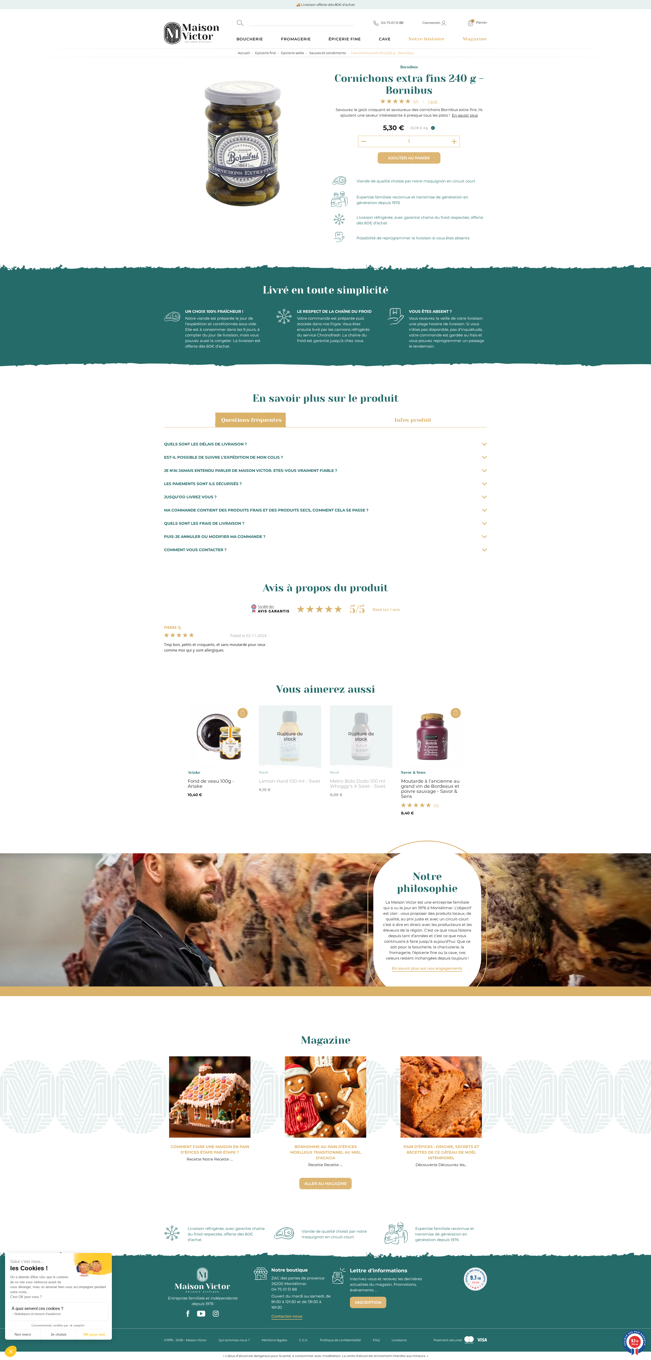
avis (432, 101)
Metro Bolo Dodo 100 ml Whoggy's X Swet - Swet (358, 784)
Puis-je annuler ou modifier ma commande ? (214, 536)
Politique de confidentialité (340, 1340)
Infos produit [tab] (413, 420)
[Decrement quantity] (363, 141)
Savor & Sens (413, 772)
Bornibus (409, 67)
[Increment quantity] (454, 141)
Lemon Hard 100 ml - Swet (289, 781)
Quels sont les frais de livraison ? (204, 523)
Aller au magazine (325, 1183)
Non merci (22, 1334)
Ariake (194, 772)
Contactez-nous (286, 1316)
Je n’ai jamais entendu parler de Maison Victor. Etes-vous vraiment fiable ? (250, 470)
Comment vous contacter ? (195, 549)
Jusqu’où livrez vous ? (190, 496)
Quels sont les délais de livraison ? (205, 444)
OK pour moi (94, 1334)
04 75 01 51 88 (284, 1289)
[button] (11, 1351)
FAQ (376, 1340)
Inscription (368, 1302)
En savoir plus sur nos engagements (427, 968)
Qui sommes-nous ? (234, 1340)
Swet (263, 772)
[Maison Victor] (200, 29)
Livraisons (399, 1340)
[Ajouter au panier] (243, 713)
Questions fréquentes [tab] (251, 420)
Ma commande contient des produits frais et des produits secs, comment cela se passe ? (266, 510)
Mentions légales (274, 1340)
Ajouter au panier (409, 158)
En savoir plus (465, 115)
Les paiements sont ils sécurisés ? (203, 483)
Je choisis (58, 1334)
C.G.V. (303, 1340)
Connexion (431, 23)
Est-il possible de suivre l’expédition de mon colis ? (223, 457)
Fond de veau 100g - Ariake (211, 784)
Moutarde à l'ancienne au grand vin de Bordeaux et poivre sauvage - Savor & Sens (430, 789)
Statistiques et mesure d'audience (37, 1314)
